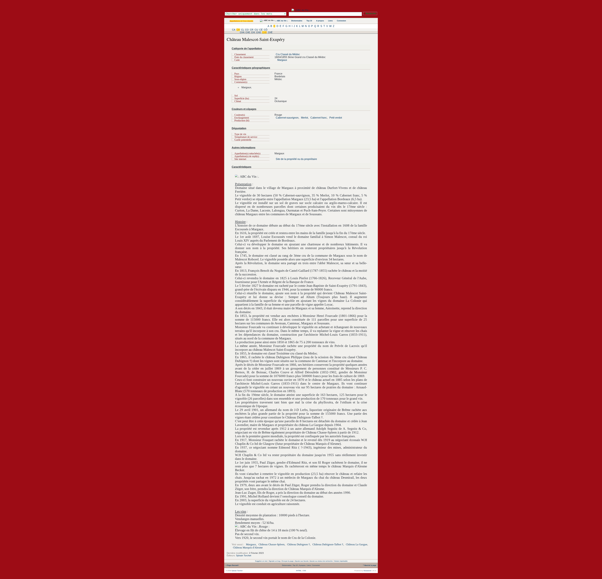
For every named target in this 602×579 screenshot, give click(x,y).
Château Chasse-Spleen (272, 544)
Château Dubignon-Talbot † (327, 544)
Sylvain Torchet (243, 555)
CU (256, 29)
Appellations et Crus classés (241, 21)
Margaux (282, 60)
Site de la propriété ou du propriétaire (296, 159)
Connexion (341, 21)
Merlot (304, 117)
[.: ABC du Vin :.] (301, 10)
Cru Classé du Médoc (288, 54)
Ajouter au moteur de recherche (321, 561)
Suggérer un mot (261, 561)
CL (242, 29)
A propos (320, 21)
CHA (242, 32)
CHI (253, 32)
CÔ (265, 29)
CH (238, 29)
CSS (304, 570)
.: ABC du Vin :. (281, 21)
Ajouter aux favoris (301, 561)
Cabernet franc (318, 117)
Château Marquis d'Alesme (248, 547)
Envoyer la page (288, 561)
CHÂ (264, 32)
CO (247, 29)
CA (233, 29)
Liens (330, 21)
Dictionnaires (296, 21)
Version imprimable (341, 561)
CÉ (261, 29)
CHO (258, 32)
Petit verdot (335, 117)
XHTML (298, 570)
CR (251, 29)
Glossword (367, 570)
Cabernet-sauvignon (287, 117)
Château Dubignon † (298, 544)
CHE (248, 32)
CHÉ (270, 32)
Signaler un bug (274, 561)
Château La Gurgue (356, 544)
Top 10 (309, 21)
